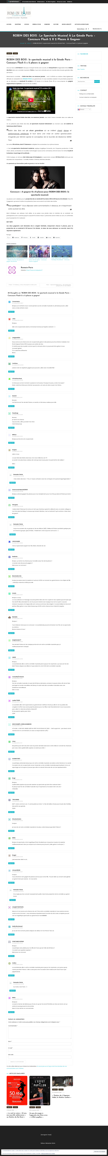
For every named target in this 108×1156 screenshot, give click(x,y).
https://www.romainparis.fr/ (34, 270)
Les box (26, 24)
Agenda (9, 53)
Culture (55, 24)
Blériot (70, 1)
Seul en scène (62, 1)
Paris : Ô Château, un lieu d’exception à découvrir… (23, 285)
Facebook (84, 54)
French (82, 109)
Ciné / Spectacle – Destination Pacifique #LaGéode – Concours (60, 259)
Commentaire (12, 1026)
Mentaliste (41, 1)
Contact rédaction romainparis (87, 97)
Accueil (9, 24)
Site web (10, 1054)
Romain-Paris (27, 268)
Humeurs (47, 24)
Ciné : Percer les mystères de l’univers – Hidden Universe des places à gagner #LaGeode (17, 259)
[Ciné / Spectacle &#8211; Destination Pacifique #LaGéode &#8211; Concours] (61, 251)
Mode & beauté (66, 24)
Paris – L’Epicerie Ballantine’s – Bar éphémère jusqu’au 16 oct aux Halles (58, 285)
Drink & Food (36, 24)
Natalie (14, 617)
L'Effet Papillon (51, 1)
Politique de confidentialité (86, 94)
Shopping (18, 24)
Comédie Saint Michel (29, 1)
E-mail (10, 1048)
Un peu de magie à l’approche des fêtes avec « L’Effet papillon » (38, 1115)
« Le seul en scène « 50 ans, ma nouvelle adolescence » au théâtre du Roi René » (17, 1115)
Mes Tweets (81, 69)
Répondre (11, 311)
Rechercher (96, 29)
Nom (10, 1041)
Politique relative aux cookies (48, 1153)
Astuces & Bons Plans (82, 24)
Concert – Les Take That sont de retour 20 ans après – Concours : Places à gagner (38, 259)
